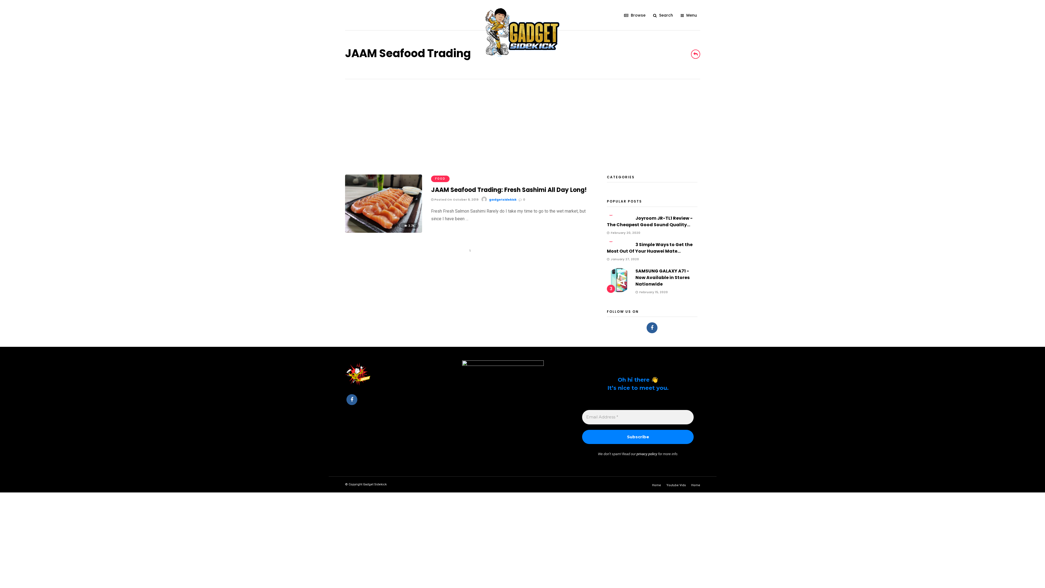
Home (656, 485)
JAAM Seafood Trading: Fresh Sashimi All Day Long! (509, 190)
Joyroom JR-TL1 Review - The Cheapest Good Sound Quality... (650, 221)
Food (440, 178)
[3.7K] (383, 231)
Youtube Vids (676, 485)
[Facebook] (652, 327)
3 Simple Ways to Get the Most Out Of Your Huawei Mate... (650, 247)
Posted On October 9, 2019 (456, 199)
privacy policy (647, 454)
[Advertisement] (522, 120)
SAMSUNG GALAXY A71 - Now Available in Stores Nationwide (662, 277)
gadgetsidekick (503, 199)
